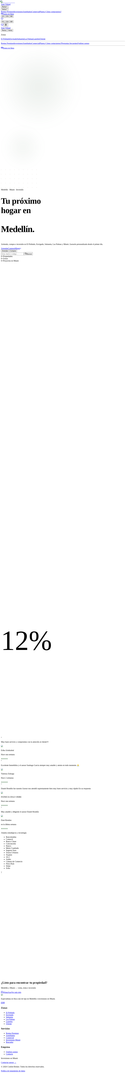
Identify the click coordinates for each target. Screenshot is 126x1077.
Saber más (24, 974)
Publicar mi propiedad (11, 974)
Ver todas (4, 902)
